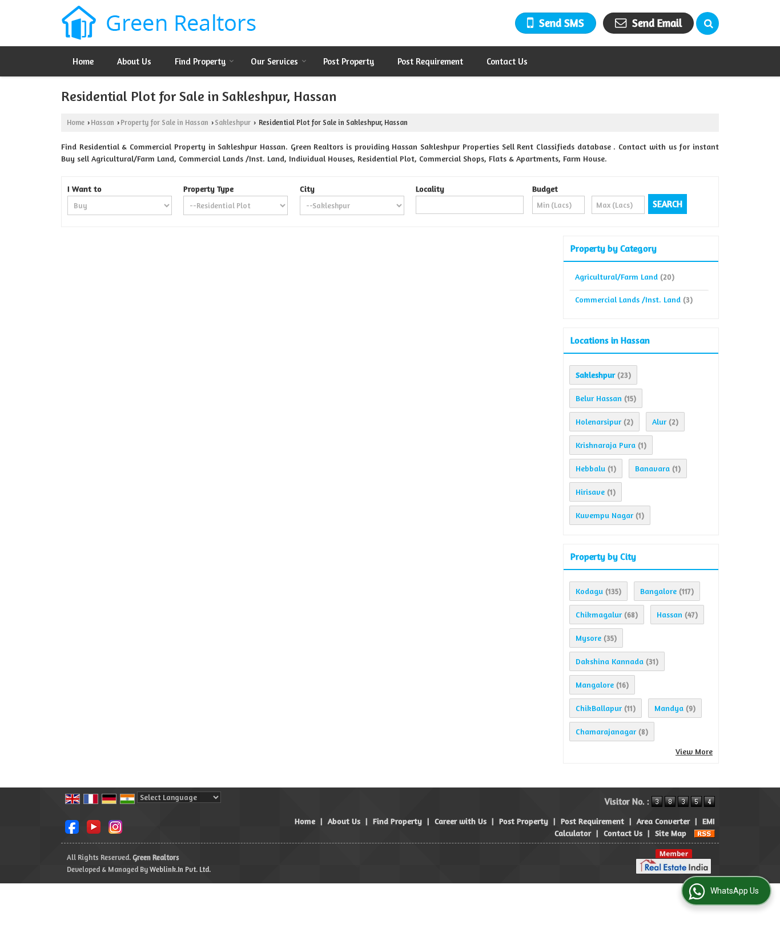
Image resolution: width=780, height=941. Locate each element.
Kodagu (589, 591)
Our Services (274, 61)
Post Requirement (430, 61)
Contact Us (507, 61)
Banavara (652, 468)
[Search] (707, 23)
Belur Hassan (599, 398)
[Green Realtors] (159, 23)
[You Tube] (93, 826)
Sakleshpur (233, 122)
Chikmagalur (599, 614)
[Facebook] (72, 826)
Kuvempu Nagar (604, 515)
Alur (659, 421)
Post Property (348, 61)
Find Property (200, 61)
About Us (134, 61)
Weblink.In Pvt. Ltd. (180, 869)
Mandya (668, 708)
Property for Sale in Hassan (164, 122)
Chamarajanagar (606, 731)
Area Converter (663, 821)
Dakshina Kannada (610, 661)
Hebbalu (590, 468)
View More (694, 751)
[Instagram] (115, 826)
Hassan (102, 122)
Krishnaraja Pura (606, 445)
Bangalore (658, 591)
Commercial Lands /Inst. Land (628, 299)
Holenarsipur (598, 421)
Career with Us (461, 821)
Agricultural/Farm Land (616, 276)
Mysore (588, 638)
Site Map (670, 833)
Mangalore (595, 684)
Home (83, 61)
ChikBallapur (599, 708)
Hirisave (590, 491)
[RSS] (704, 833)
